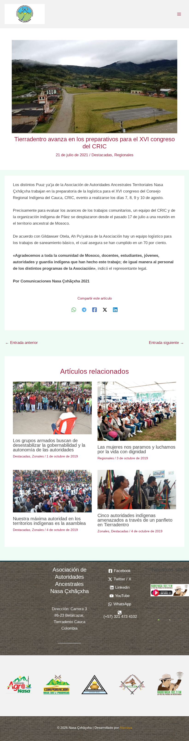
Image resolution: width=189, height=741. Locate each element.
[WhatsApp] (73, 309)
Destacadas (102, 155)
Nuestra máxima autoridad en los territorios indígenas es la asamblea (49, 521)
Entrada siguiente (166, 342)
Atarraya (126, 727)
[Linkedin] (115, 309)
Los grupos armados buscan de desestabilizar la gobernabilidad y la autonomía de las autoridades (49, 445)
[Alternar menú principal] (179, 14)
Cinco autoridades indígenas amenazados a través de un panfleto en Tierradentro (134, 520)
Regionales (123, 155)
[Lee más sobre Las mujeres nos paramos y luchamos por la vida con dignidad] (136, 411)
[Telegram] (84, 309)
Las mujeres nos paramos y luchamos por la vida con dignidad (136, 449)
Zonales (38, 456)
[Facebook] (94, 309)
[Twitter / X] (105, 309)
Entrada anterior (21, 342)
